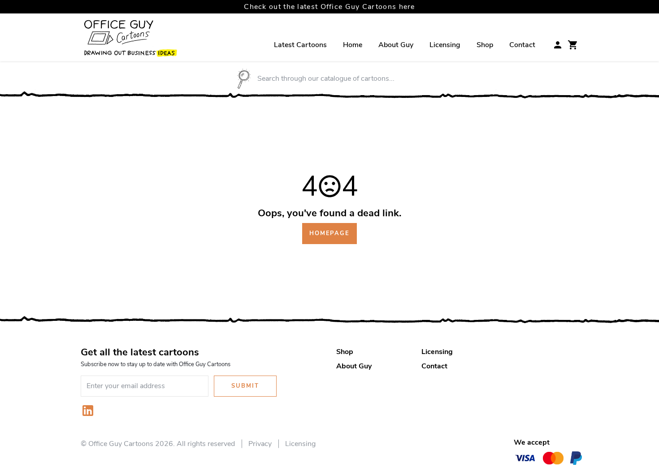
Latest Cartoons (300, 45)
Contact (522, 45)
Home (352, 45)
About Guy (395, 45)
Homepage (329, 233)
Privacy (260, 444)
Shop (485, 45)
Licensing (444, 45)
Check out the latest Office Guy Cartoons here (329, 7)
